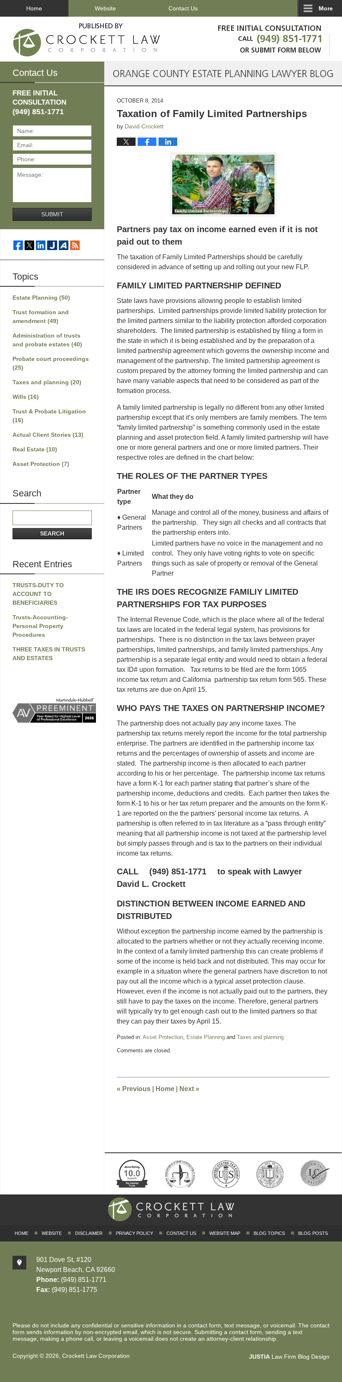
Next (189, 1088)
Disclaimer (89, 1233)
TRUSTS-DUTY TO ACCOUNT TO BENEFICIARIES (38, 594)
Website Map (224, 1233)
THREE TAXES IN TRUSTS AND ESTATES (49, 653)
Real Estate (35, 449)
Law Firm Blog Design (289, 1356)
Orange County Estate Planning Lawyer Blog (87, 38)
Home (34, 8)
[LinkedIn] (40, 245)
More (326, 8)
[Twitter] (29, 245)
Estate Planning (205, 1037)
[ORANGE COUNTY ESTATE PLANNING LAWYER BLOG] (223, 73)
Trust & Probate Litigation (49, 415)
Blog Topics (269, 1233)
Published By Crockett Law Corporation (271, 38)
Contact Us (183, 8)
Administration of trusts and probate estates (47, 340)
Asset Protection (163, 1037)
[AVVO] (63, 245)
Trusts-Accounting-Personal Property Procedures (40, 626)
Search (52, 533)
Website (105, 8)
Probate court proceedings (51, 363)
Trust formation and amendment (41, 316)
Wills (26, 396)
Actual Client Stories (48, 434)
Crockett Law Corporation (96, 1355)
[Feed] (74, 245)
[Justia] (52, 245)
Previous (134, 1088)
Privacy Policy (134, 1233)
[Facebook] (18, 245)
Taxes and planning (260, 1037)
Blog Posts (313, 1233)
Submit (52, 214)
